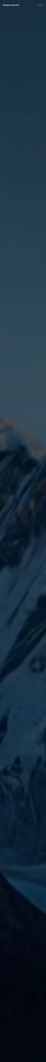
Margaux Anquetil (11, 5)
